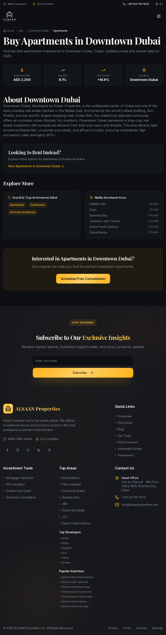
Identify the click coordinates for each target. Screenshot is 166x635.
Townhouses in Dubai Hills (77, 596)
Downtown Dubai (38, 30)
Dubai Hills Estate (73, 510)
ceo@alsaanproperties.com (139, 504)
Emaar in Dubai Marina (74, 601)
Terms (127, 628)
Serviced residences (22, 212)
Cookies (141, 628)
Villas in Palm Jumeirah (74, 582)
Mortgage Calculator (19, 478)
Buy (21, 30)
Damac (65, 543)
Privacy (113, 628)
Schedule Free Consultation (83, 279)
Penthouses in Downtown (76, 591)
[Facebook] (7, 450)
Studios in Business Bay (75, 586)
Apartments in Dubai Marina (77, 577)
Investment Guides (130, 448)
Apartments (17, 204)
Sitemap (157, 628)
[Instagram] (18, 450)
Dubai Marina (70, 478)
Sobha (65, 557)
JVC (65, 516)
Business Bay (71, 497)
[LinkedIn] (39, 450)
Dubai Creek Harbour (76, 523)
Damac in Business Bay (75, 606)
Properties (125, 416)
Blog (121, 429)
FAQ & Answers (128, 442)
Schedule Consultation (21, 497)
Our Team (124, 435)
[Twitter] (28, 450)
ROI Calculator (15, 484)
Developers (126, 455)
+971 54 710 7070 (133, 497)
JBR (64, 503)
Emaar (64, 538)
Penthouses (38, 204)
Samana (66, 562)
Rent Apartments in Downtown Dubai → (36, 166)
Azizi (64, 552)
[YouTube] (49, 450)
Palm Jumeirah (71, 484)
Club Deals (125, 422)
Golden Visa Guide (18, 491)
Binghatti (66, 547)
